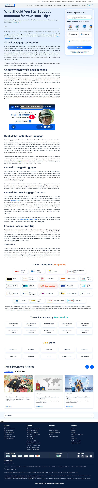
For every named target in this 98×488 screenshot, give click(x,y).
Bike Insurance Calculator (33, 449)
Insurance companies (54, 432)
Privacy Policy (75, 52)
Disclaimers (8, 415)
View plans (79, 51)
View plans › (79, 47)
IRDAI (5, 463)
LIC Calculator (30, 438)
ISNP (72, 436)
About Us (73, 428)
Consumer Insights (53, 436)
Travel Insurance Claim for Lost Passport (18, 397)
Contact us (74, 438)
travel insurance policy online (28, 219)
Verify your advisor (76, 440)
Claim (38, 1)
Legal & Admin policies (77, 434)
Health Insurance (10, 436)
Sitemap (73, 430)
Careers (73, 432)
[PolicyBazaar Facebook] (78, 456)
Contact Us (90, 1)
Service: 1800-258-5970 (68, 1)
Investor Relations (75, 443)
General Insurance (10, 428)
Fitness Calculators (33, 430)
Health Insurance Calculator (33, 443)
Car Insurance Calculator (33, 447)
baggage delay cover (24, 161)
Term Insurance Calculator (33, 434)
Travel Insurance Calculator (33, 445)
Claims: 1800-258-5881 (80, 1)
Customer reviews (53, 430)
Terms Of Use (83, 52)
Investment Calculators (34, 428)
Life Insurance (9, 430)
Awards (51, 434)
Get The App (45, 1)
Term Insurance (10, 432)
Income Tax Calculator (32, 432)
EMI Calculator (30, 436)
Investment (9, 434)
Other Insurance (10, 438)
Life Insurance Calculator (33, 440)
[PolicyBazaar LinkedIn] (86, 456)
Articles (51, 428)
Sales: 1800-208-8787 (55, 1)
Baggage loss (15, 200)
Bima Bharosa (11, 463)
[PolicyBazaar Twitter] (82, 456)
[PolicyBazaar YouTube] (91, 456)
